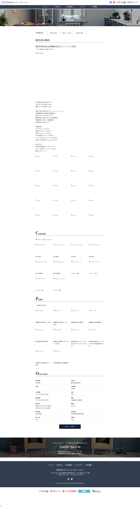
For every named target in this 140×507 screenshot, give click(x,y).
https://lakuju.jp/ (57, 111)
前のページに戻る (69, 426)
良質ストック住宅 (66, 33)
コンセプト (82, 6)
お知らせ (57, 6)
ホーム (45, 6)
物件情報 (69, 6)
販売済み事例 (79, 33)
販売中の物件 (53, 33)
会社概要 (94, 6)
